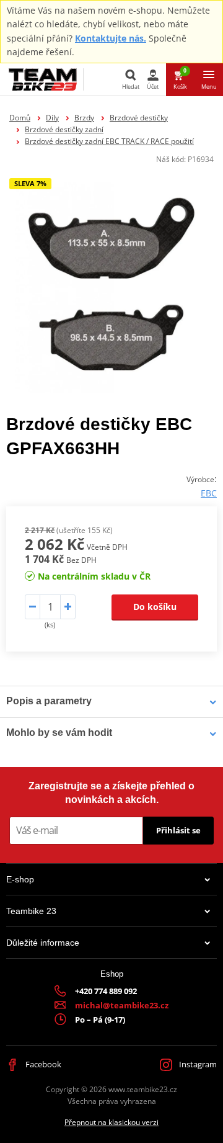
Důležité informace (42, 943)
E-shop (20, 879)
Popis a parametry (49, 701)
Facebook (42, 1064)
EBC (209, 493)
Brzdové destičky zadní (64, 129)
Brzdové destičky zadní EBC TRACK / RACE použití (109, 141)
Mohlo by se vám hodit (59, 732)
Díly (52, 117)
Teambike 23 (31, 911)
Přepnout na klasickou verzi (111, 1122)
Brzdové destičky (139, 117)
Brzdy (84, 117)
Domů (19, 117)
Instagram (197, 1064)
